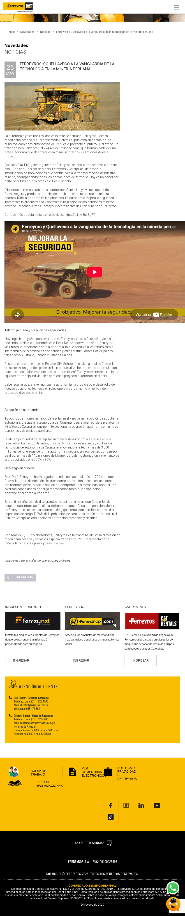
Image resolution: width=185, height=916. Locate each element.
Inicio (11, 31)
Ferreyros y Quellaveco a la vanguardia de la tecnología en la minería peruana (104, 31)
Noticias (45, 31)
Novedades (27, 31)
